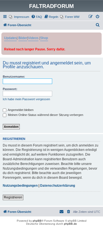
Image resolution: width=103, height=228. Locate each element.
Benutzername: (14, 76)
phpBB (37, 220)
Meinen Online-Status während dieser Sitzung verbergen (45, 114)
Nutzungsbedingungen (20, 186)
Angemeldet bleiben (20, 110)
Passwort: (10, 89)
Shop (44, 38)
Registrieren (13, 197)
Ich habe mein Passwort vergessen (26, 99)
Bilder (22, 38)
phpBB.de (70, 223)
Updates (10, 38)
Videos (33, 38)
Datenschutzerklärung (57, 186)
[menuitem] (19, 16)
